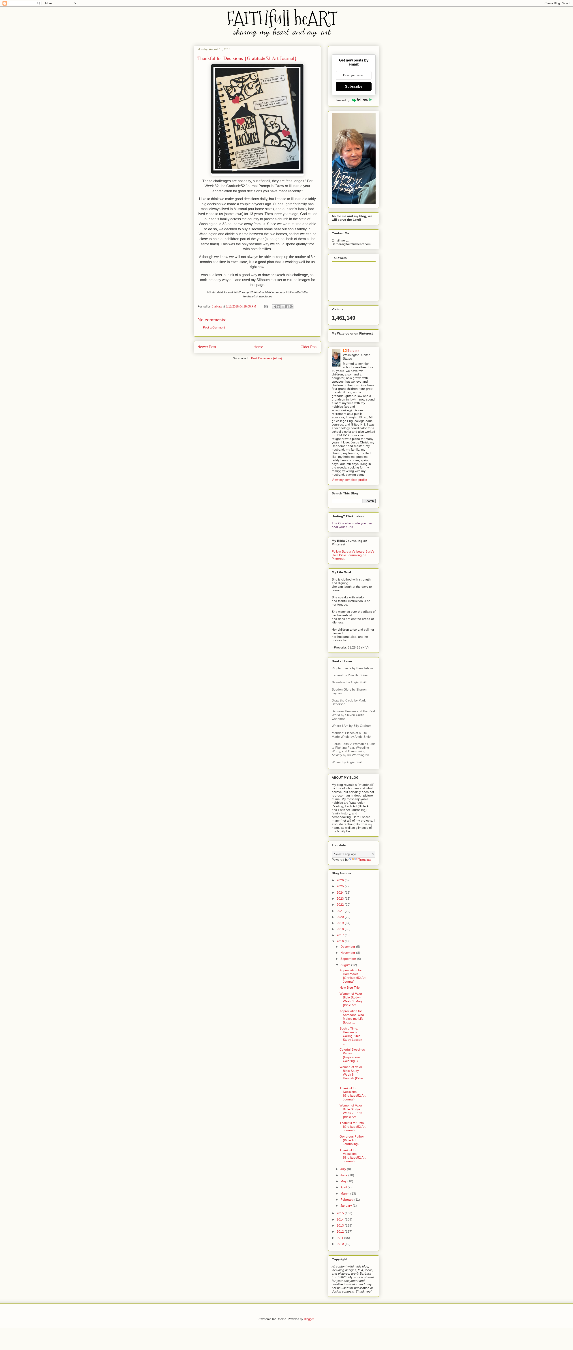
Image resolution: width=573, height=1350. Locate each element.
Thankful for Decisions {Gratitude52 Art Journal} (353, 1093)
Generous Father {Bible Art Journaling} (352, 1140)
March (345, 1193)
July (343, 1169)
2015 (341, 1213)
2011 (340, 1238)
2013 (341, 1225)
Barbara (353, 350)
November (348, 952)
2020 (341, 917)
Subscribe (353, 86)
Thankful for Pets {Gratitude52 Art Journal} (353, 1126)
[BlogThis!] (278, 306)
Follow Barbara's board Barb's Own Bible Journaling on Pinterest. (353, 555)
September (348, 958)
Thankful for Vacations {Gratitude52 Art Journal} (353, 1155)
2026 (341, 880)
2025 (341, 886)
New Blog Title (350, 987)
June (344, 1175)
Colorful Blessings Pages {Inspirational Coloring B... (352, 1055)
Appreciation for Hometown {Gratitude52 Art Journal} (353, 975)
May (343, 1181)
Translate (365, 859)
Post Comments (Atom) (266, 358)
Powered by (343, 100)
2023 (341, 898)
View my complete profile (349, 479)
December (348, 946)
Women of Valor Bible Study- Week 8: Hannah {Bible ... (351, 1074)
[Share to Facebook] (287, 306)
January (346, 1205)
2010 (341, 1244)
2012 (341, 1231)
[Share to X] (282, 306)
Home (258, 347)
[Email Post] (266, 306)
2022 (341, 904)
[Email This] (274, 306)
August (345, 965)
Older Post (309, 347)
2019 (341, 923)
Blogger (309, 1319)
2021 (341, 911)
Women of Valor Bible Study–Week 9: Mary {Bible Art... (351, 999)
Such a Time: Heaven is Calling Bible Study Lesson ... (351, 1036)
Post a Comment (214, 327)
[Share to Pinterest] (291, 306)
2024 (341, 892)
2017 (341, 935)
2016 (341, 941)
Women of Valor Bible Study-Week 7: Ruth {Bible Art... (351, 1111)
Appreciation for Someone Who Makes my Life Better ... (352, 1016)
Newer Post (206, 347)
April (344, 1187)
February (347, 1199)
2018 (341, 929)
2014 (341, 1219)
